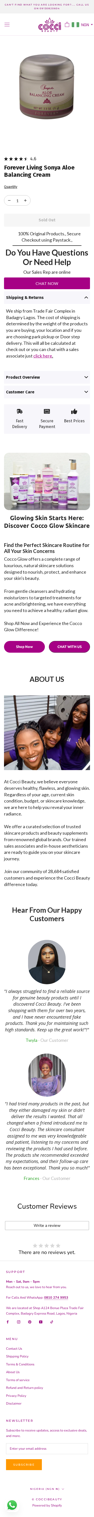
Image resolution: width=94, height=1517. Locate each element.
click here (42, 355)
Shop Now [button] (24, 647)
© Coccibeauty (47, 1499)
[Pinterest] (29, 1321)
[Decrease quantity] (25, 200)
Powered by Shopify (47, 1505)
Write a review (47, 1225)
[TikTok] (51, 1321)
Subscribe (24, 1464)
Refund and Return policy (24, 1388)
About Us (13, 1372)
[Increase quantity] (9, 200)
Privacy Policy (16, 1396)
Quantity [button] (10, 187)
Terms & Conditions (20, 1364)
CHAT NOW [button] (47, 283)
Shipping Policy (17, 1356)
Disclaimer (14, 1403)
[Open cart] (67, 24)
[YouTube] (40, 1321)
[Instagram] (18, 1321)
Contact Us (14, 1348)
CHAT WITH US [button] (69, 647)
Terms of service (18, 1380)
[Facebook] (7, 1321)
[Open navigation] (7, 24)
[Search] (58, 24)
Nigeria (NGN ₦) (45, 1489)
